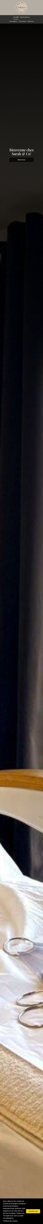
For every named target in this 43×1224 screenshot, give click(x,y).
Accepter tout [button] (33, 1211)
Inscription (13, 21)
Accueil (15, 17)
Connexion (22, 21)
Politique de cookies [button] (10, 1221)
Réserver (31, 21)
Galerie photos (25, 17)
